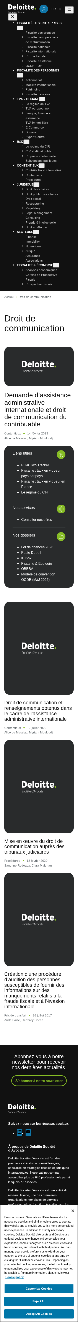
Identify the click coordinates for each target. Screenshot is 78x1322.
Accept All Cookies (39, 1314)
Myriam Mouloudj (41, 438)
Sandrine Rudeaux (17, 865)
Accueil (9, 297)
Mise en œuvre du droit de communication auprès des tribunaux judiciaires (34, 847)
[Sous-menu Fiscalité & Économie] (56, 265)
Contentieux (12, 433)
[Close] (73, 1211)
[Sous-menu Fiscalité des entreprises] (20, 28)
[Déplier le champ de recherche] (43, 9)
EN (59, 9)
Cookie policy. (14, 1277)
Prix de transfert (15, 1015)
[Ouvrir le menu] (69, 10)
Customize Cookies (39, 1289)
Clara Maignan (42, 865)
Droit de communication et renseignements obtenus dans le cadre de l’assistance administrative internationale (38, 711)
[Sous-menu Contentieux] (42, 165)
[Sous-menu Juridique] (36, 184)
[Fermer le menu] (12, 17)
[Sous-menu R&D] (26, 141)
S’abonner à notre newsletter (39, 1080)
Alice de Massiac (15, 438)
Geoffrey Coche (32, 1020)
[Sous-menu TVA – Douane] (42, 99)
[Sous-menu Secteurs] (36, 232)
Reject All (38, 1301)
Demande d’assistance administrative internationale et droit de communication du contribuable (37, 409)
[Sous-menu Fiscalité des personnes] (20, 75)
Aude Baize (12, 1020)
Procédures (12, 860)
